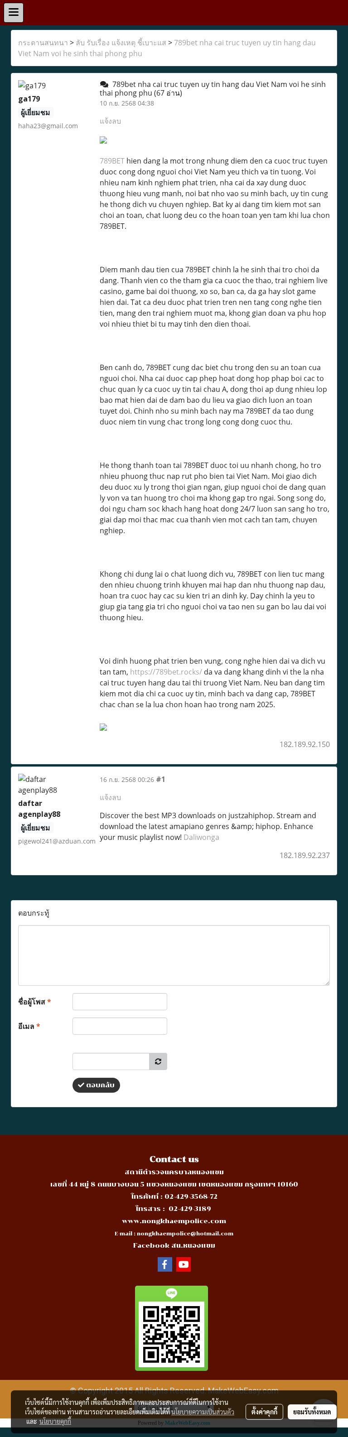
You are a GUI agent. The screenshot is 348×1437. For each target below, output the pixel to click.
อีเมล (29, 1026)
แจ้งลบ (110, 121)
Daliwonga (201, 837)
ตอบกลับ (99, 1085)
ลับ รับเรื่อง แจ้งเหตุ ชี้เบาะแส (121, 43)
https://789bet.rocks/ (166, 672)
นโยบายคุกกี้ (55, 1421)
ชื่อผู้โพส (34, 1002)
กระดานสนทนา (43, 43)
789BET (112, 161)
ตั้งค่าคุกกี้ (264, 1412)
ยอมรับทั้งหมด (312, 1412)
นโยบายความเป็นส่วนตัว (202, 1412)
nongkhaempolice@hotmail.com (185, 1234)
